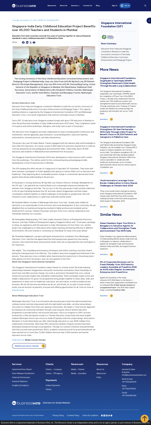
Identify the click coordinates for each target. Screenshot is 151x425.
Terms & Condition (90, 415)
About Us (63, 5)
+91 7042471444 (129, 388)
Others (49, 389)
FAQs (98, 377)
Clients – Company (54, 369)
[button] (144, 418)
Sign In (114, 5)
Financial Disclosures (21, 377)
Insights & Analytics (20, 385)
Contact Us (87, 5)
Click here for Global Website (56, 403)
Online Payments (53, 385)
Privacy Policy (58, 415)
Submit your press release (27, 346)
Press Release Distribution (23, 373)
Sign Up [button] (127, 5)
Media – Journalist (78, 373)
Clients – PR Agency (54, 373)
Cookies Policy (73, 415)
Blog (98, 5)
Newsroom (52, 5)
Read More (104, 119)
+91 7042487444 (129, 395)
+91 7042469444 (129, 382)
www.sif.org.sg (18, 290)
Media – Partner (77, 369)
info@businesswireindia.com (130, 375)
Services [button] (74, 5)
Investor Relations (20, 381)
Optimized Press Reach (22, 369)
